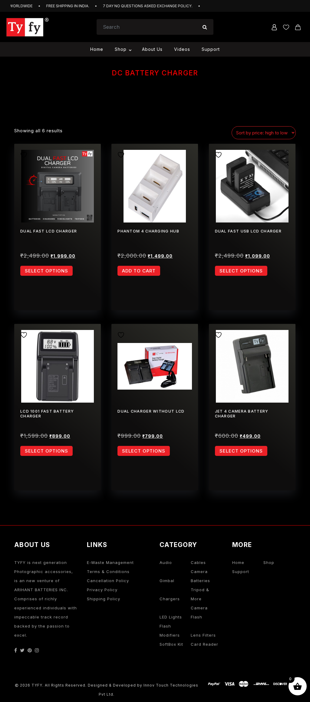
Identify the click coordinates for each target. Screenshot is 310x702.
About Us (152, 49)
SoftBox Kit (171, 644)
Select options (46, 271)
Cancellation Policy (108, 580)
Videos (182, 49)
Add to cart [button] (139, 271)
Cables (198, 562)
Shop (121, 49)
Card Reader (204, 644)
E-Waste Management (110, 562)
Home (96, 49)
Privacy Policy (102, 589)
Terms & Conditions (108, 571)
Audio (166, 562)
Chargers (170, 598)
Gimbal (167, 580)
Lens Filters (203, 635)
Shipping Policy (103, 598)
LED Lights (171, 617)
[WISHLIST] (26, 154)
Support (211, 49)
